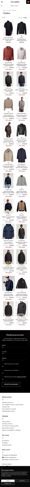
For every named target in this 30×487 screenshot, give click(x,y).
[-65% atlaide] (8, 283)
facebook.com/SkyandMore (10, 455)
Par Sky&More (5, 440)
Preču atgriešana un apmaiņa (9, 409)
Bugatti (21, 189)
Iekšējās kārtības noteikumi (8, 411)
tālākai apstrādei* (21, 376)
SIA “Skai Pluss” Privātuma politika (10, 426)
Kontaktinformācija (6, 445)
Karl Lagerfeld (8, 37)
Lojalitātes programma (7, 402)
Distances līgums (6, 421)
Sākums (4, 10)
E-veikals (9, 10)
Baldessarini (8, 62)
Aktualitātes (5, 443)
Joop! (21, 37)
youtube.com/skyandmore (10, 457)
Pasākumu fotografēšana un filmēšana (11, 430)
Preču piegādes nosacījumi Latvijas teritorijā (12, 404)
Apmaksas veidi (5, 406)
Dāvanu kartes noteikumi (8, 428)
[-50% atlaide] (8, 53)
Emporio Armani (8, 113)
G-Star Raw (21, 240)
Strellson (8, 88)
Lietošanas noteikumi (7, 423)
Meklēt (1, 6)
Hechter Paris (8, 164)
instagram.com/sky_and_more (11, 459)
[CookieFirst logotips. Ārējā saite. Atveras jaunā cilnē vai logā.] (1, 468)
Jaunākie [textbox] (25, 17)
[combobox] (25, 18)
